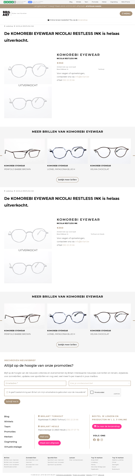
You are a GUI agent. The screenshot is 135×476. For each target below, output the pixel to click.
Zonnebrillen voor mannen (32, 461)
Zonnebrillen (31, 458)
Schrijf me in (12, 401)
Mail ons (44, 437)
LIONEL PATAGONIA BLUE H (61, 169)
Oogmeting (114, 2)
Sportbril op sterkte (54, 464)
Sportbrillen (52, 458)
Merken (104, 2)
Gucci (114, 467)
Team (86, 2)
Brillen (6, 458)
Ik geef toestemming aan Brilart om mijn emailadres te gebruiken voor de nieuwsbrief (47, 392)
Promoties (95, 2)
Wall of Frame (125, 2)
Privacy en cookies (79, 475)
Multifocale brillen (10, 467)
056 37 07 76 (73, 430)
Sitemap (89, 475)
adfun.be (101, 475)
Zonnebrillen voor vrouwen (32, 466)
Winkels (78, 2)
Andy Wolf (94, 460)
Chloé (114, 462)
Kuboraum (116, 469)
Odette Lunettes (118, 460)
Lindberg (94, 462)
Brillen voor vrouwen (11, 462)
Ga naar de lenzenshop (108, 426)
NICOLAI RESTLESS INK (25, 26)
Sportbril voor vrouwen (56, 462)
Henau (93, 464)
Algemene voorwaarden (64, 475)
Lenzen (72, 458)
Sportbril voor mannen (56, 460)
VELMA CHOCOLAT (99, 169)
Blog (71, 2)
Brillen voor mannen (11, 460)
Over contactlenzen (76, 460)
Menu (127, 13)
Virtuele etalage (13, 447)
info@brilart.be (82, 77)
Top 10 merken (97, 458)
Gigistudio (94, 469)
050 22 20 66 (69, 80)
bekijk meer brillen (67, 180)
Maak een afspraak (49, 443)
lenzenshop (83, 20)
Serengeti (115, 464)
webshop (9, 26)
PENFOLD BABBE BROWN (17, 169)
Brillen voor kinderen (11, 464)
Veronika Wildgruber (98, 467)
